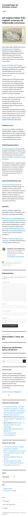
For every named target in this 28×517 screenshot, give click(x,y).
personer (22, 157)
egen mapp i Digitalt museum (12, 117)
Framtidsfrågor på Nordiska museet (10, 6)
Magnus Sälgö (8, 429)
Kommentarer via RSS (10, 490)
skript (4, 83)
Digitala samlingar (6, 263)
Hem (3, 497)
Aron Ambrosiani (8, 262)
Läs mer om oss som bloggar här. (11, 391)
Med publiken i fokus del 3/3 (12, 465)
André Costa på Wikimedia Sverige (15, 230)
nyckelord (16, 157)
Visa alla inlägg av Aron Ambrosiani (15, 256)
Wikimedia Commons (16, 263)
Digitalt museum (7, 75)
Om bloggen (6, 501)
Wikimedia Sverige (6, 265)
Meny (4, 11)
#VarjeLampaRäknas (10, 435)
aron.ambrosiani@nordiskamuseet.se (13, 228)
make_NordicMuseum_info (10, 184)
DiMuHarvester (6, 129)
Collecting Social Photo (9, 504)
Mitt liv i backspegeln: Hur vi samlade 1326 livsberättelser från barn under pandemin (15, 413)
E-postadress (6, 311)
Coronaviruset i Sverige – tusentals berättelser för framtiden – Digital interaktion (14, 408)
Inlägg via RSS (8, 488)
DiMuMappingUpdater (8, 149)
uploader (4, 210)
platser (7, 159)
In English (5, 508)
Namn (4, 304)
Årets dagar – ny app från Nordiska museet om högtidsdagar (14, 425)
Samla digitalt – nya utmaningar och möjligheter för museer (14, 419)
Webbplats (5, 318)
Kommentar (5, 282)
